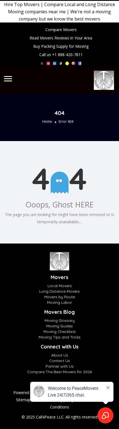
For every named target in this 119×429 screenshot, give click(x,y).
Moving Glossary (60, 320)
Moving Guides (59, 325)
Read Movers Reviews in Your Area (61, 38)
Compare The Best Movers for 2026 (59, 371)
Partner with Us (60, 366)
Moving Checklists (59, 331)
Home (47, 121)
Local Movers (60, 285)
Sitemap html (28, 399)
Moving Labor (59, 302)
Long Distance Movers (59, 291)
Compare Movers (61, 29)
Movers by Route (59, 296)
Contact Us (59, 360)
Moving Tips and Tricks (60, 337)
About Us (59, 355)
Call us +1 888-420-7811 (61, 54)
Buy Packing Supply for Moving (61, 46)
